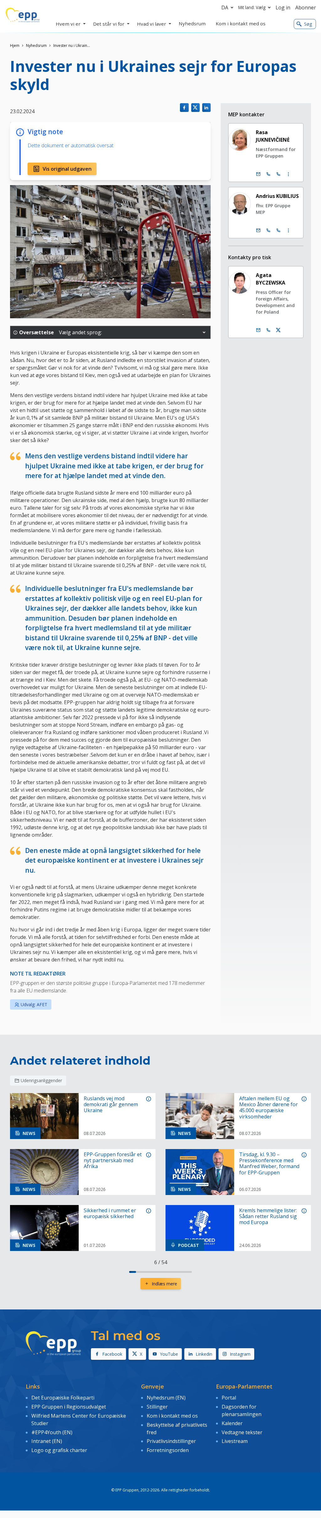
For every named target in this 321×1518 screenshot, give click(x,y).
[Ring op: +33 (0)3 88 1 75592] (278, 174)
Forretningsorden (168, 1450)
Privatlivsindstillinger (171, 1441)
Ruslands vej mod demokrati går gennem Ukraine (111, 1105)
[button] (204, 332)
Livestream (235, 1441)
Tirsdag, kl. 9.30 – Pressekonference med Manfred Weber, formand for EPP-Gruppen (269, 1164)
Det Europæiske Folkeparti (62, 1397)
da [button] (224, 7)
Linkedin (204, 1354)
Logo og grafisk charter (59, 1450)
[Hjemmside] (22, 15)
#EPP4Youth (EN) (51, 1432)
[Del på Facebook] (184, 107)
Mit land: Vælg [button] (252, 7)
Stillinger (157, 1406)
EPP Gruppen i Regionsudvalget (68, 1406)
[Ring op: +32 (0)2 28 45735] (268, 230)
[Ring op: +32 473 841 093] (268, 330)
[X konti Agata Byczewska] (278, 330)
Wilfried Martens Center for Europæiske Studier (78, 1419)
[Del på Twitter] (195, 107)
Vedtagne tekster (242, 1432)
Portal (229, 1397)
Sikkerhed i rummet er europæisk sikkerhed (110, 1213)
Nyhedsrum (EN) (166, 1397)
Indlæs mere (164, 1284)
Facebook (112, 1354)
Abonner (305, 7)
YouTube (169, 1354)
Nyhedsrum (36, 45)
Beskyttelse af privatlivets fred (177, 1428)
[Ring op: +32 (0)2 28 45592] (268, 174)
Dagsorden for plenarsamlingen (241, 1410)
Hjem (14, 45)
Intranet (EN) (46, 1441)
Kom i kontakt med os (172, 1415)
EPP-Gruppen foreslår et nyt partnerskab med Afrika (113, 1161)
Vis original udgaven (67, 168)
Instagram (240, 1354)
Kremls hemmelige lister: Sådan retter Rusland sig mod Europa (268, 1217)
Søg (308, 24)
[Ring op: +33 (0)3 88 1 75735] (278, 230)
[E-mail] (258, 174)
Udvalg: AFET (34, 1004)
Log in (283, 7)
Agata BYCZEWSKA (270, 279)
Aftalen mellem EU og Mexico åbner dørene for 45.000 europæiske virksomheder (268, 1108)
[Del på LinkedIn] (206, 107)
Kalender (232, 1423)
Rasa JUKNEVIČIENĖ (273, 136)
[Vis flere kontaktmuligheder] (288, 174)
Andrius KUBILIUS (277, 196)
